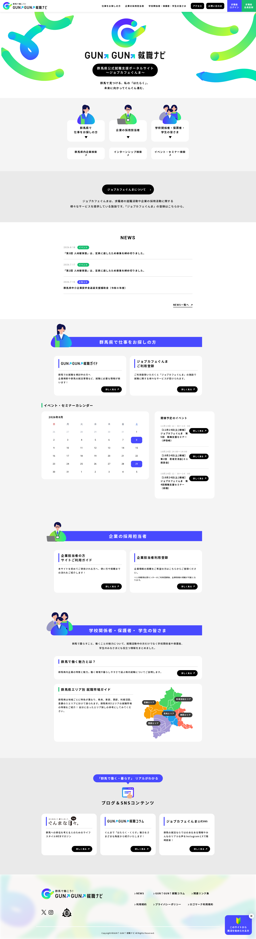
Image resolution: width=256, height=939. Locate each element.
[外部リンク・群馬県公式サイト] (67, 912)
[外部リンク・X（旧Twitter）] (43, 913)
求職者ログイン (234, 6)
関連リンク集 (202, 893)
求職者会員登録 (248, 6)
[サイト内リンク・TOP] (25, 6)
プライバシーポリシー (168, 904)
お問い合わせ (215, 5)
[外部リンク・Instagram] (51, 913)
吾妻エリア (149, 702)
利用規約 (141, 904)
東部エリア (185, 714)
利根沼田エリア (183, 699)
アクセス (197, 5)
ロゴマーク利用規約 (201, 904)
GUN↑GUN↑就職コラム (170, 893)
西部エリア (153, 723)
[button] (251, 916)
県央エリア (169, 713)
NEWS (140, 893)
